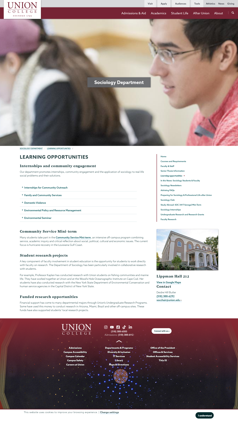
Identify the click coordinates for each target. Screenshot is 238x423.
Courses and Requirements (173, 161)
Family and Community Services (43, 195)
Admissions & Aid (133, 13)
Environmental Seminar (37, 217)
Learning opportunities (59, 148)
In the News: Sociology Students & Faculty (180, 180)
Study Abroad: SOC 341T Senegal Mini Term (181, 205)
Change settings (109, 412)
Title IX (163, 360)
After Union (201, 13)
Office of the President (162, 347)
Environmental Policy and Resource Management (52, 210)
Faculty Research (168, 219)
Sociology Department (31, 148)
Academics (158, 13)
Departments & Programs (119, 347)
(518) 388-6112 (126, 334)
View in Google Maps (169, 282)
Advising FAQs (168, 190)
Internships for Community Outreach (46, 187)
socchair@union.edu (168, 300)
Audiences (180, 3)
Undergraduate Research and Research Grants (182, 214)
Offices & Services (163, 352)
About (218, 13)
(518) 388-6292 (166, 296)
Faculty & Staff (167, 166)
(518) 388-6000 (119, 331)
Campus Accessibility (75, 352)
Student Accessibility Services (162, 356)
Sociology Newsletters (171, 185)
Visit (150, 3)
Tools (197, 3)
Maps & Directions (119, 364)
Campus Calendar (75, 356)
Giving (230, 3)
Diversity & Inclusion (119, 352)
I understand (205, 415)
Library (119, 360)
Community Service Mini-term (73, 237)
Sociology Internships (171, 209)
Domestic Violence (35, 202)
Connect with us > (162, 331)
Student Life (179, 13)
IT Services (119, 356)
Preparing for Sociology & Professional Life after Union (186, 195)
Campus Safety (75, 360)
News (221, 3)
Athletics (210, 3)
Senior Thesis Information (173, 171)
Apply (164, 3)
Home (163, 156)
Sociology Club (168, 200)
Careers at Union (75, 364)
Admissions (75, 347)
